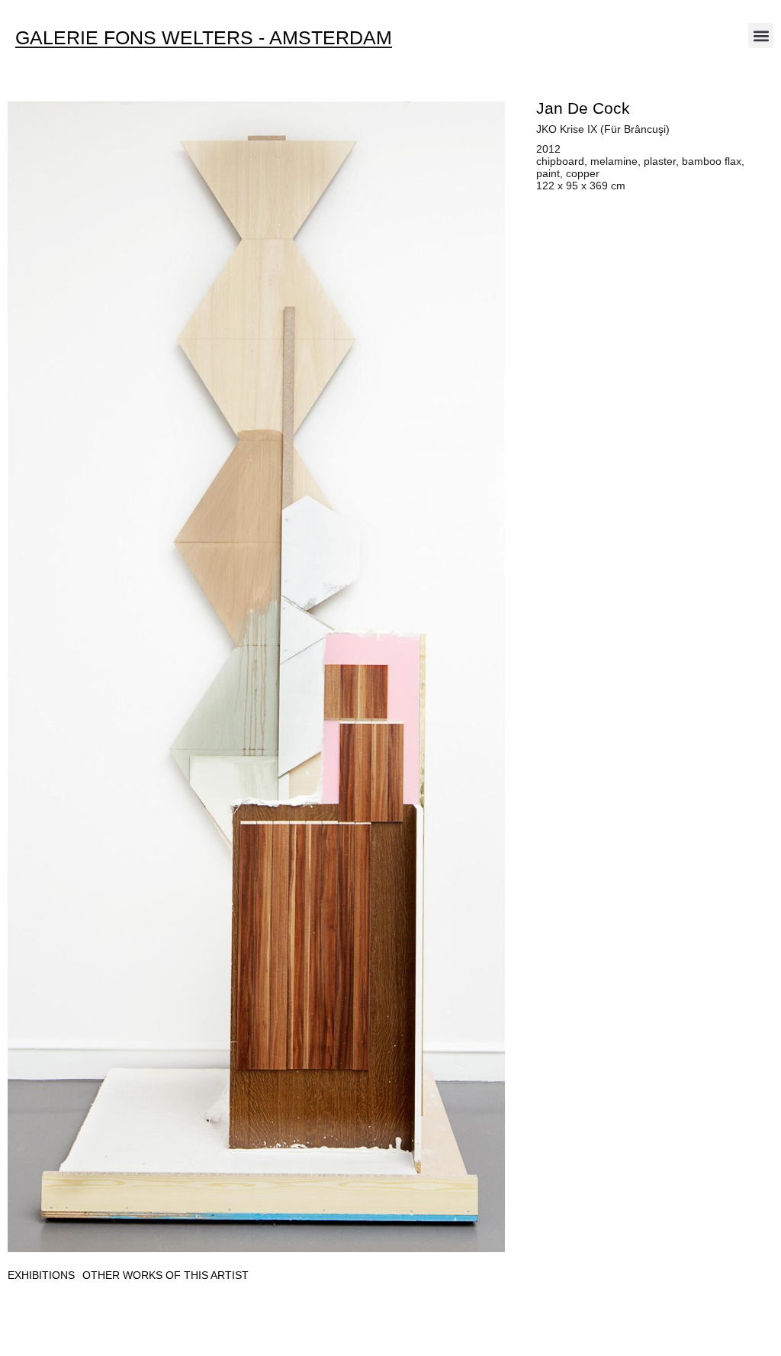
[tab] (41, 1275)
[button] (760, 35)
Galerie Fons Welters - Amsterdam (203, 37)
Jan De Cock (583, 108)
